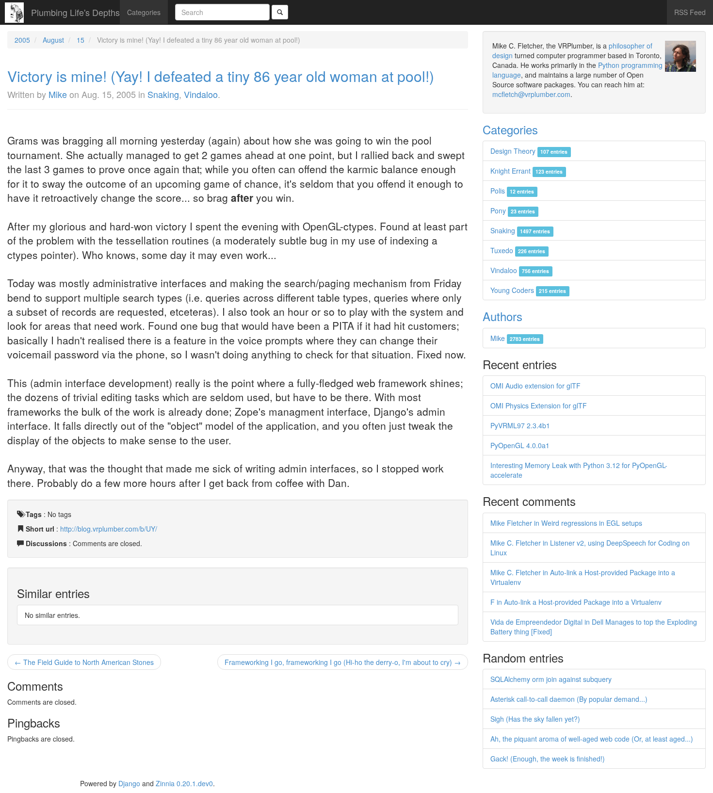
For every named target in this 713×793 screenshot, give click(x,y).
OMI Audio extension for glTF (535, 385)
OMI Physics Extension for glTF (538, 405)
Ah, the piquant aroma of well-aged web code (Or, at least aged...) (591, 739)
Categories (144, 12)
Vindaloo (201, 94)
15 (80, 40)
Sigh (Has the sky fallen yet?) (535, 719)
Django (129, 783)
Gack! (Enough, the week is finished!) (547, 758)
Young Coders (528, 290)
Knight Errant (526, 171)
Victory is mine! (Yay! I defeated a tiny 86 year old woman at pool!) (220, 75)
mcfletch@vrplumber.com (531, 94)
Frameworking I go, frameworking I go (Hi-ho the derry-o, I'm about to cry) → (343, 662)
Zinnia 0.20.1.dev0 (184, 783)
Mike (58, 94)
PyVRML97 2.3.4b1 (520, 425)
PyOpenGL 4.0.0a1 (520, 445)
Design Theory (528, 151)
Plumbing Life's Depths (75, 12)
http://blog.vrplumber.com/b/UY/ (108, 529)
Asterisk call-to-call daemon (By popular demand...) (569, 699)
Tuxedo (517, 250)
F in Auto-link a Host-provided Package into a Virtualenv (576, 602)
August (53, 40)
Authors (502, 315)
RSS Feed (690, 12)
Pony (512, 210)
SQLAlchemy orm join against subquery (551, 679)
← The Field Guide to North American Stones (84, 662)
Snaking (163, 94)
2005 (22, 40)
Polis (512, 190)
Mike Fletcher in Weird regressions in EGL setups (566, 523)
